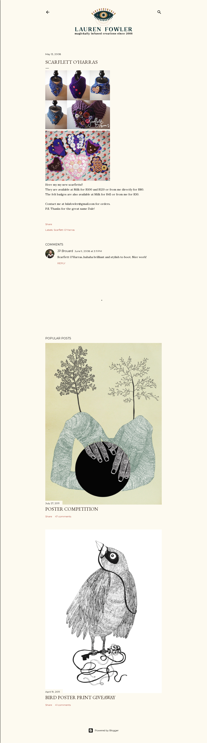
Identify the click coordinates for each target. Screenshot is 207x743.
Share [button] (48, 224)
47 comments (63, 516)
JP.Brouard (65, 251)
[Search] (159, 11)
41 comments (63, 704)
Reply (61, 263)
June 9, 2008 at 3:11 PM (88, 251)
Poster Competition (71, 509)
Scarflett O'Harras (64, 229)
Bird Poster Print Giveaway (80, 697)
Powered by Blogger (107, 730)
